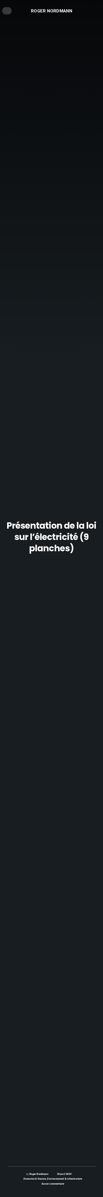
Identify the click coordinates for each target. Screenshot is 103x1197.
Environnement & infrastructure (64, 1178)
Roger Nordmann (51, 10)
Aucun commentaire (52, 1183)
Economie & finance (35, 1178)
